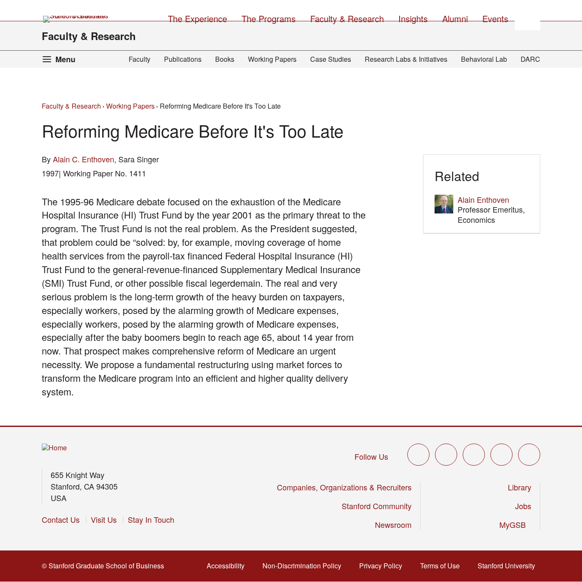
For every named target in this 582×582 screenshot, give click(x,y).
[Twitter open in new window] (418, 455)
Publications (183, 59)
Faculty (139, 59)
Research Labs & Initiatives (406, 59)
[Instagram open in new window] (474, 455)
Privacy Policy (383, 565)
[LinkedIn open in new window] (529, 455)
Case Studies (330, 59)
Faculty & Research (89, 36)
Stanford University (509, 565)
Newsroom (393, 524)
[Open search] (527, 17)
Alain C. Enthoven (83, 158)
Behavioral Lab (484, 59)
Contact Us (61, 519)
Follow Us (371, 456)
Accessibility (228, 565)
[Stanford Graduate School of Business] (76, 19)
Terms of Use (442, 565)
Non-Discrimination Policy (304, 565)
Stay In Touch (151, 519)
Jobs (523, 505)
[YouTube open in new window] (501, 455)
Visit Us (104, 519)
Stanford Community (377, 505)
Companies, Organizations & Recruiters (344, 487)
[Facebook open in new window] (446, 455)
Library (519, 487)
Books (224, 59)
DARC (530, 59)
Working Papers (272, 59)
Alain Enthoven (483, 199)
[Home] (54, 448)
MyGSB (515, 524)
